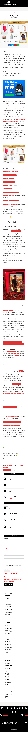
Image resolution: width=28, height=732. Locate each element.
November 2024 (8, 628)
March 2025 (7, 622)
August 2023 (7, 652)
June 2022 (7, 674)
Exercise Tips (5, 471)
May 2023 (7, 657)
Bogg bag (21, 371)
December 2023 (8, 646)
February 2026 (8, 604)
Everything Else (19, 470)
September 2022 (8, 670)
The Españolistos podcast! (8, 310)
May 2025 (7, 619)
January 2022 (8, 682)
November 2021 (8, 686)
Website (5, 560)
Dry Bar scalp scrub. (16, 384)
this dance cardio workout (12, 416)
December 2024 (8, 627)
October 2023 (8, 649)
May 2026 (7, 600)
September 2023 (8, 651)
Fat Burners (10, 471)
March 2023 (7, 660)
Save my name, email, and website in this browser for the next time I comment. (12, 566)
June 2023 (7, 655)
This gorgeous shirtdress (8, 178)
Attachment (6, 569)
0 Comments (19, 9)
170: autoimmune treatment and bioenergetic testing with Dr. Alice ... (9, 723)
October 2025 (8, 611)
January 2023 (8, 663)
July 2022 (7, 673)
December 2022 (8, 665)
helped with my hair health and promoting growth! (13, 393)
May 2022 (7, 676)
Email (5, 554)
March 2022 (7, 679)
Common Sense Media (16, 231)
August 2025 (7, 614)
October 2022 (8, 668)
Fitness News (16, 471)
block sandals (16, 355)
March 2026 (7, 603)
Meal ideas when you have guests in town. (12, 422)
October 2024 (8, 630)
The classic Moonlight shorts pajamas (11, 200)
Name (5, 548)
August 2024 (7, 633)
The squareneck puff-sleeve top (9, 175)
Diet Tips (13, 470)
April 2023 (7, 658)
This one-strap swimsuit (8, 185)
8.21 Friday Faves (13, 477)
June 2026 (7, 598)
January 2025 (8, 625)
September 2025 (8, 612)
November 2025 (8, 609)
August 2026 (7, 595)
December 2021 (8, 684)
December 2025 (8, 608)
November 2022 (8, 666)
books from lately (13, 484)
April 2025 (7, 620)
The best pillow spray (7, 188)
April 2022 (7, 678)
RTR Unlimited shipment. (13, 353)
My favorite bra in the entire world (10, 171)
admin (16, 17)
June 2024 (7, 636)
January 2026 (8, 606)
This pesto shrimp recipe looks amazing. (11, 425)
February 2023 (8, 662)
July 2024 (7, 635)
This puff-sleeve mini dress (8, 182)
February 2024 (8, 643)
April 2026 (7, 601)
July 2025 (7, 615)
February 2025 (8, 623)
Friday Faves (9, 465)
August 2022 (7, 671)
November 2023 (8, 647)
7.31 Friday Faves (12, 496)
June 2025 (7, 617)
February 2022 (8, 681)
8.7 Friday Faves (12, 490)
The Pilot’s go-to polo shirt (8, 195)
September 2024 (9, 631)
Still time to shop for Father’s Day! (10, 407)
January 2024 (8, 644)
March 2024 (7, 641)
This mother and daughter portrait (10, 204)
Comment (6, 538)
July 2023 (7, 654)
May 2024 (7, 638)
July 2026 (7, 596)
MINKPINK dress (10, 351)
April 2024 (7, 639)
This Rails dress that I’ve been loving (10, 192)
